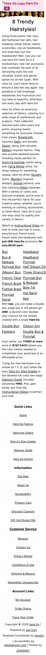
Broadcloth (25, 137)
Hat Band (30, 293)
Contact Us (23, 547)
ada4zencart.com (15, 645)
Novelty (36, 174)
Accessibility (23, 493)
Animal (17, 183)
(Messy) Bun (11, 272)
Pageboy (8, 331)
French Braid (11, 283)
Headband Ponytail (30, 259)
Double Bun (10, 326)
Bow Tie (29, 287)
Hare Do (31, 3)
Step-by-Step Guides (23, 371)
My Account (23, 599)
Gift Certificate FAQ (23, 520)
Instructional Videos (15, 391)
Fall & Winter (16, 166)
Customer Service (23, 529)
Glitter (24, 187)
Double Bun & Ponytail (33, 334)
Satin (17, 141)
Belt (26, 298)
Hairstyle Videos (23, 432)
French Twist (11, 278)
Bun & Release (8, 259)
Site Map (23, 476)
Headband (30, 252)
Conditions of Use (23, 564)
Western (16, 179)
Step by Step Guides (23, 441)
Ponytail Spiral (8, 297)
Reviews (23, 538)
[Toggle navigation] (7, 8)
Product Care (23, 502)
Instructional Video (27, 225)
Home (23, 415)
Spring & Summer (13, 162)
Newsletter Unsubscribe (23, 582)
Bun (5, 252)
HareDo (39, 635)
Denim (6, 145)
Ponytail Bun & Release (32, 280)
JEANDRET (23, 650)
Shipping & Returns (23, 573)
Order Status (23, 608)
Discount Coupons (23, 511)
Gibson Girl (31, 326)
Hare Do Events (23, 459)
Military (7, 150)
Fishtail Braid (11, 289)
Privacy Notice (23, 556)
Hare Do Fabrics (23, 423)
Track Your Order (23, 617)
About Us (23, 485)
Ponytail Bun (11, 267)
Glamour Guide (12, 379)
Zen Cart (31, 630)
